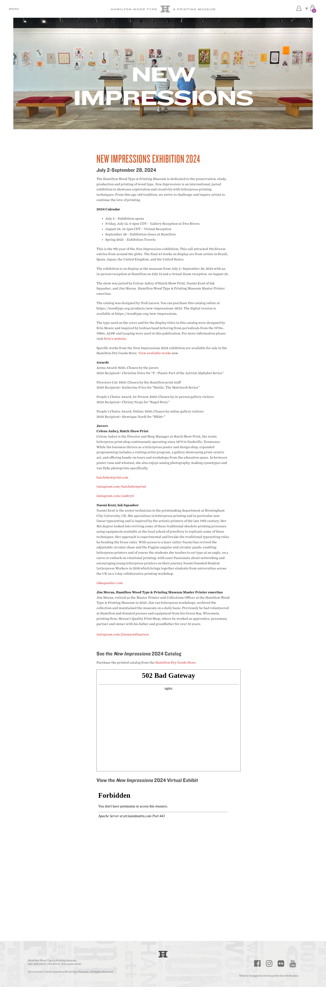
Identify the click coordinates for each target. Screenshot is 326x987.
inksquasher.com (109, 583)
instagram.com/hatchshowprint (121, 487)
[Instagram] (269, 963)
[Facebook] (257, 963)
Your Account (299, 8)
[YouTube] (293, 963)
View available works (154, 353)
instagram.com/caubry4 (115, 496)
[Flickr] (281, 963)
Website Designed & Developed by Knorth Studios (268, 975)
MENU (13, 8)
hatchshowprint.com (112, 477)
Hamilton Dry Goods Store (175, 663)
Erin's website (115, 339)
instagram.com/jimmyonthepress (122, 634)
